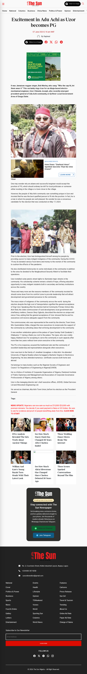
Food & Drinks (11, 609)
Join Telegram (45, 535)
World (35, 609)
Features (63, 583)
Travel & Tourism (66, 600)
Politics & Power (55, 11)
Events (35, 583)
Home (4, 11)
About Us (63, 609)
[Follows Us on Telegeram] (61, 42)
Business (31, 11)
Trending (63, 605)
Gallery (8, 613)
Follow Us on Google (74, 3)
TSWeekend (37, 600)
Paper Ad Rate (65, 618)
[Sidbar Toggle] (3, 3)
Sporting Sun (38, 613)
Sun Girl (63, 596)
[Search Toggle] (83, 3)
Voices (35, 605)
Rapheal (47, 36)
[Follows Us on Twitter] (51, 42)
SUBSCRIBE (43, 643)
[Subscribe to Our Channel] (43, 656)
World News (37, 622)
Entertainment (78, 11)
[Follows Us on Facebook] (46, 42)
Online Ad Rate (65, 613)
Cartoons (63, 587)
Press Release (66, 592)
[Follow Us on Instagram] (52, 656)
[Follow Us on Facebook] (34, 656)
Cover (8, 587)
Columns (21, 11)
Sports (8, 600)
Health (35, 587)
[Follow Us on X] (39, 656)
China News (42, 11)
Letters (8, 618)
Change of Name (66, 622)
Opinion (67, 11)
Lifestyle (36, 592)
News (8, 605)
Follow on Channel (45, 528)
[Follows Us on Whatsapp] (56, 42)
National (12, 11)
